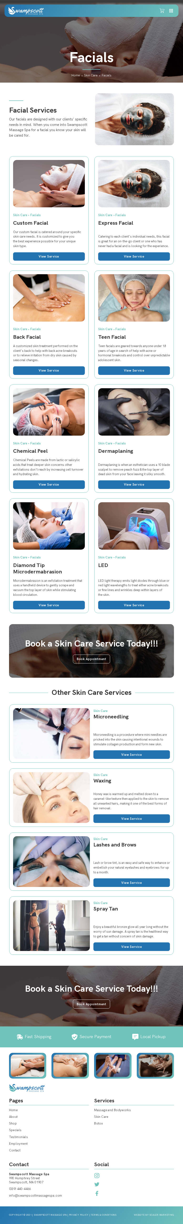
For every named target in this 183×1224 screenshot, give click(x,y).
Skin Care (90, 75)
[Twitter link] (97, 1184)
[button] (162, 10)
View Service (49, 256)
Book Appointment (91, 659)
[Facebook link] (97, 1193)
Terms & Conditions (104, 1215)
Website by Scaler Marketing (154, 1215)
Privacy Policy (79, 1215)
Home (75, 75)
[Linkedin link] (97, 1175)
